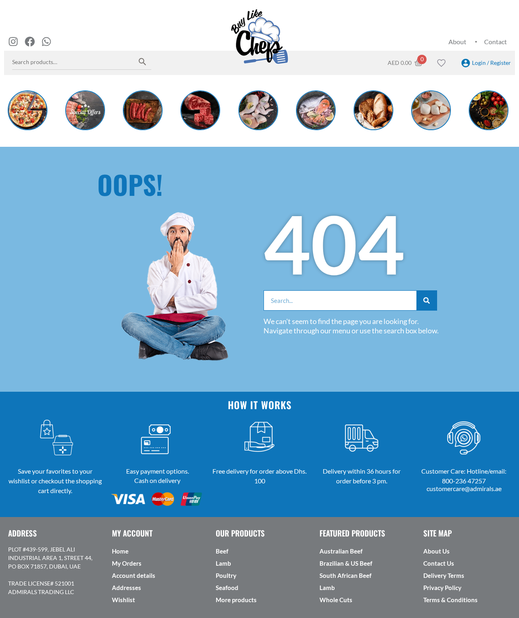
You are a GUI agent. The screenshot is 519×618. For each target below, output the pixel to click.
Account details (133, 575)
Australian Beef (341, 551)
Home (120, 551)
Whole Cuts (336, 599)
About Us (436, 551)
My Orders (127, 563)
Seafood (227, 587)
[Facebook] (30, 41)
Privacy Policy (442, 587)
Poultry (226, 575)
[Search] (142, 61)
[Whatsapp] (46, 41)
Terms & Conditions (450, 599)
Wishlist (123, 599)
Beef (222, 551)
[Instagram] (13, 41)
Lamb (223, 563)
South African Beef (345, 575)
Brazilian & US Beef (346, 563)
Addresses (126, 587)
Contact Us (438, 563)
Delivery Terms (443, 575)
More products (236, 599)
